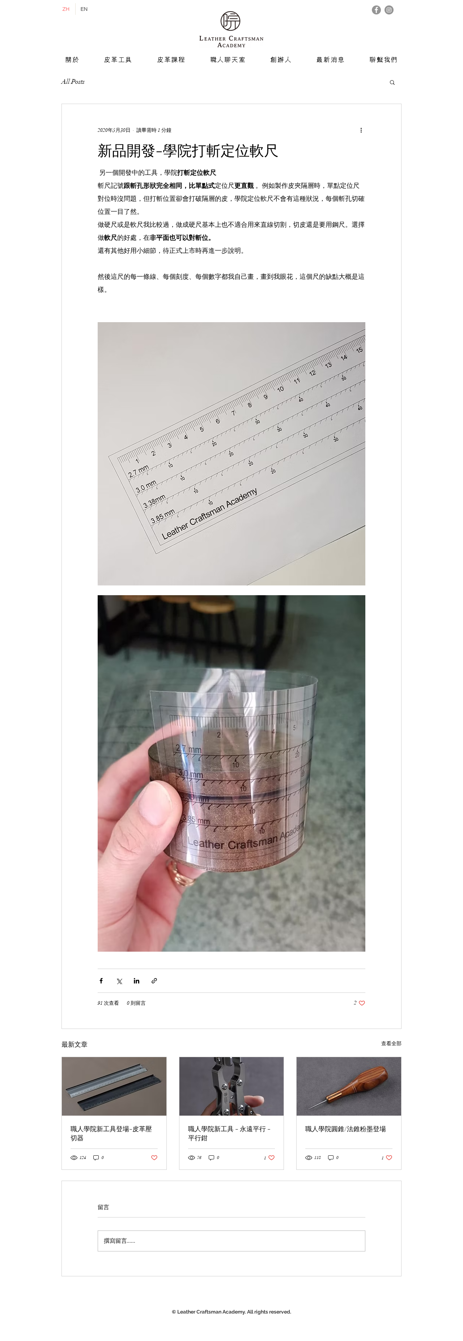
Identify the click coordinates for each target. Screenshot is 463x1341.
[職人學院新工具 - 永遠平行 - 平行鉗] (231, 1086)
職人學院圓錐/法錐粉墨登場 (345, 1128)
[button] (392, 82)
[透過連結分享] (154, 980)
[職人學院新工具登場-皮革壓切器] (114, 1086)
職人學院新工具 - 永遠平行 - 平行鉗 (229, 1133)
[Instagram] (389, 9)
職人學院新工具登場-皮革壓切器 (111, 1133)
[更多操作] (361, 130)
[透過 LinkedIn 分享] (136, 980)
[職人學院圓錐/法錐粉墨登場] (349, 1086)
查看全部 (391, 1044)
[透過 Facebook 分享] (101, 980)
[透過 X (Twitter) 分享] (118, 980)
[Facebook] (376, 9)
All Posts (73, 82)
